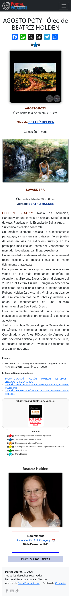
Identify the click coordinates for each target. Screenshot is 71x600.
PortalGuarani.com (29, 583)
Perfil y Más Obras (35, 559)
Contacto (60, 583)
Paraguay (45, 540)
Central (33, 540)
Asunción (22, 540)
